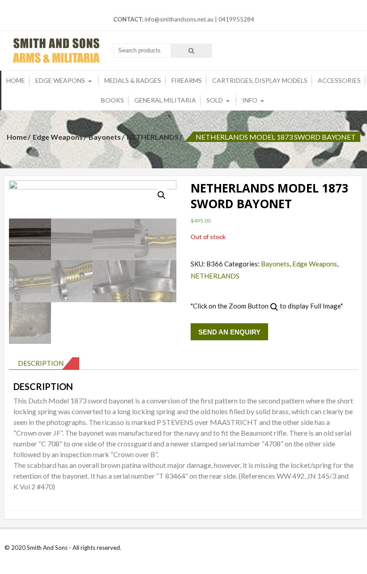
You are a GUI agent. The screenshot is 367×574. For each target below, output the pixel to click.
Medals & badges (132, 80)
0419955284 (236, 19)
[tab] (44, 363)
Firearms (186, 80)
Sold (214, 100)
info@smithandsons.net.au (179, 19)
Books (112, 100)
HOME (15, 80)
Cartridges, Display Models (259, 80)
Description (41, 363)
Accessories (339, 80)
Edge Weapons (60, 80)
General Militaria (165, 100)
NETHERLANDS (153, 137)
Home (17, 137)
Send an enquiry (229, 332)
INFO (249, 100)
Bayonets (105, 137)
